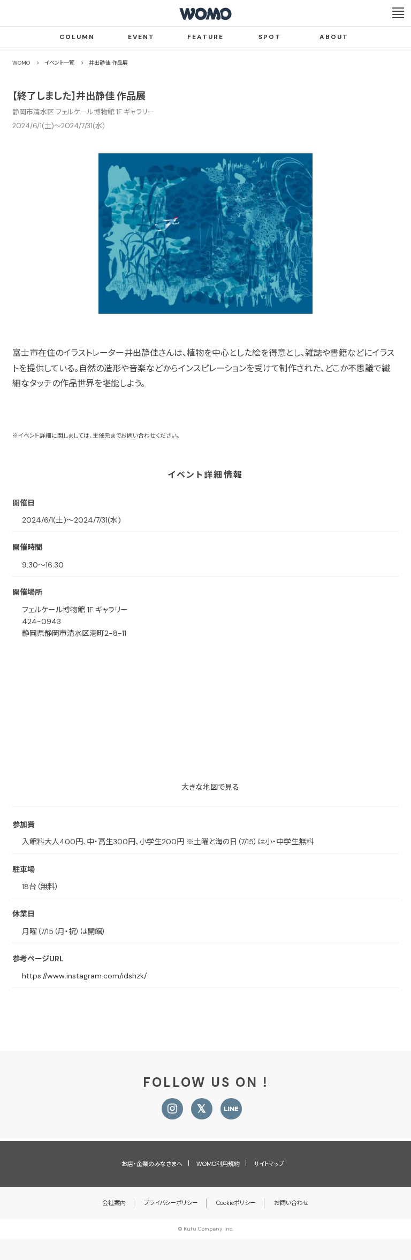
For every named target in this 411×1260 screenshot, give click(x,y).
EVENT (141, 37)
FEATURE (205, 37)
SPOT (269, 37)
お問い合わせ (291, 1203)
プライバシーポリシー (171, 1203)
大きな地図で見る (210, 787)
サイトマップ (269, 1164)
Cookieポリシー (236, 1203)
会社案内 (114, 1203)
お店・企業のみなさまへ (151, 1164)
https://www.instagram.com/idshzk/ (84, 976)
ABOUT (333, 37)
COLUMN (77, 37)
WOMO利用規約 (218, 1164)
